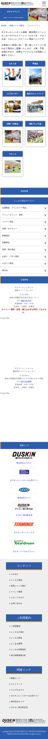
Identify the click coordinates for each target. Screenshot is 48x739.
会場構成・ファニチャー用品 (14, 208)
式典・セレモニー (9, 229)
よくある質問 (16, 644)
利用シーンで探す (16, 26)
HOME (4, 26)
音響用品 (6, 243)
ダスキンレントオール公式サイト (25, 696)
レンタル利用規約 (18, 650)
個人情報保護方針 (18, 655)
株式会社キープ (17, 702)
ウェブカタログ (17, 690)
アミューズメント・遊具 (12, 215)
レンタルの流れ (17, 632)
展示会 (5, 270)
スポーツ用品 (7, 263)
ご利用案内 (15, 626)
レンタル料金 (16, 638)
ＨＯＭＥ (14, 574)
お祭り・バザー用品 (10, 256)
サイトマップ (16, 684)
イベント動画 (16, 592)
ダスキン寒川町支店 (19, 707)
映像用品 (6, 236)
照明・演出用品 (8, 250)
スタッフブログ (17, 598)
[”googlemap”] (23, 341)
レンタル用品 (16, 580)
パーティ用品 (7, 222)
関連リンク (15, 678)
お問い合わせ (16, 603)
